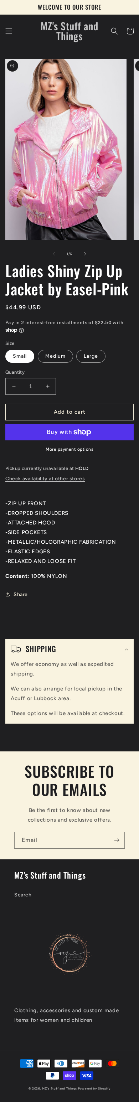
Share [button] (21, 594)
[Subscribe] (116, 840)
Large (91, 356)
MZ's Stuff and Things (59, 1088)
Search (23, 895)
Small (20, 356)
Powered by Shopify (94, 1088)
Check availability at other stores (45, 479)
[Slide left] (54, 254)
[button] (9, 31)
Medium (55, 356)
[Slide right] (85, 254)
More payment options (69, 449)
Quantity (15, 372)
